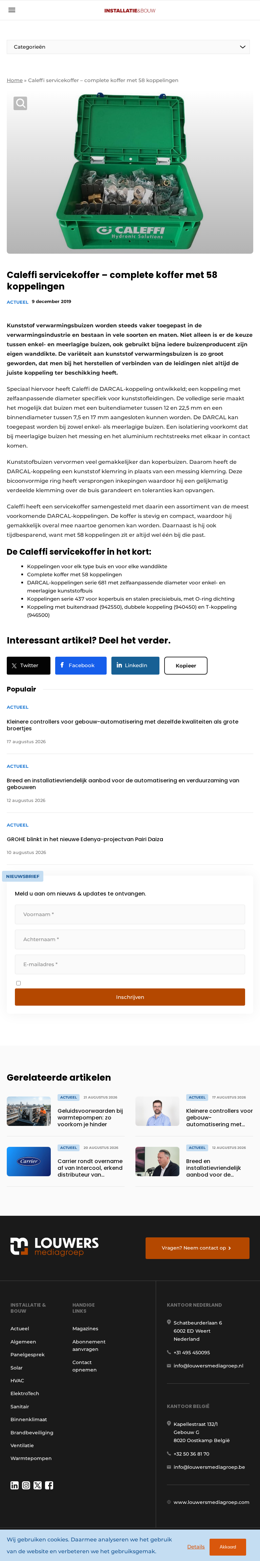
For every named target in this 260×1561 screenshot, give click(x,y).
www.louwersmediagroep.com (212, 1502)
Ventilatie (22, 1445)
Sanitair (19, 1407)
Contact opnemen (84, 1366)
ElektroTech (24, 1393)
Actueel (17, 302)
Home (15, 80)
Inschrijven (130, 997)
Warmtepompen (31, 1458)
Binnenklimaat (28, 1419)
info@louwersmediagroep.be (209, 1467)
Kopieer (186, 665)
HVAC (17, 1381)
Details (196, 1546)
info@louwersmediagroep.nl (208, 1366)
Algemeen (23, 1342)
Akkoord (228, 1547)
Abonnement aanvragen (89, 1345)
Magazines (85, 1329)
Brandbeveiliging (31, 1433)
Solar (16, 1368)
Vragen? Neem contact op (194, 1248)
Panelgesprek (27, 1355)
